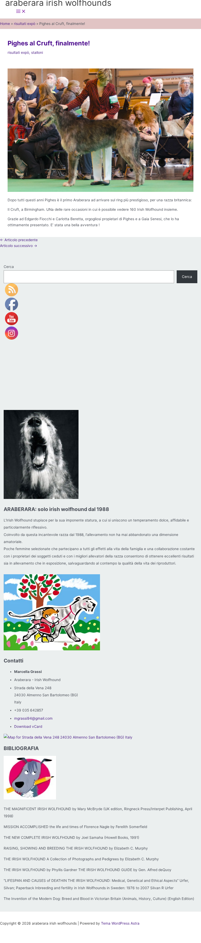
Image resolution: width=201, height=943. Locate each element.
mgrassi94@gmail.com (33, 718)
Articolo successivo (18, 246)
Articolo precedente (19, 240)
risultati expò (18, 52)
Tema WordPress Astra (120, 923)
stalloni (37, 52)
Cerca (9, 267)
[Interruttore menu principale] (21, 11)
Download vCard (28, 726)
